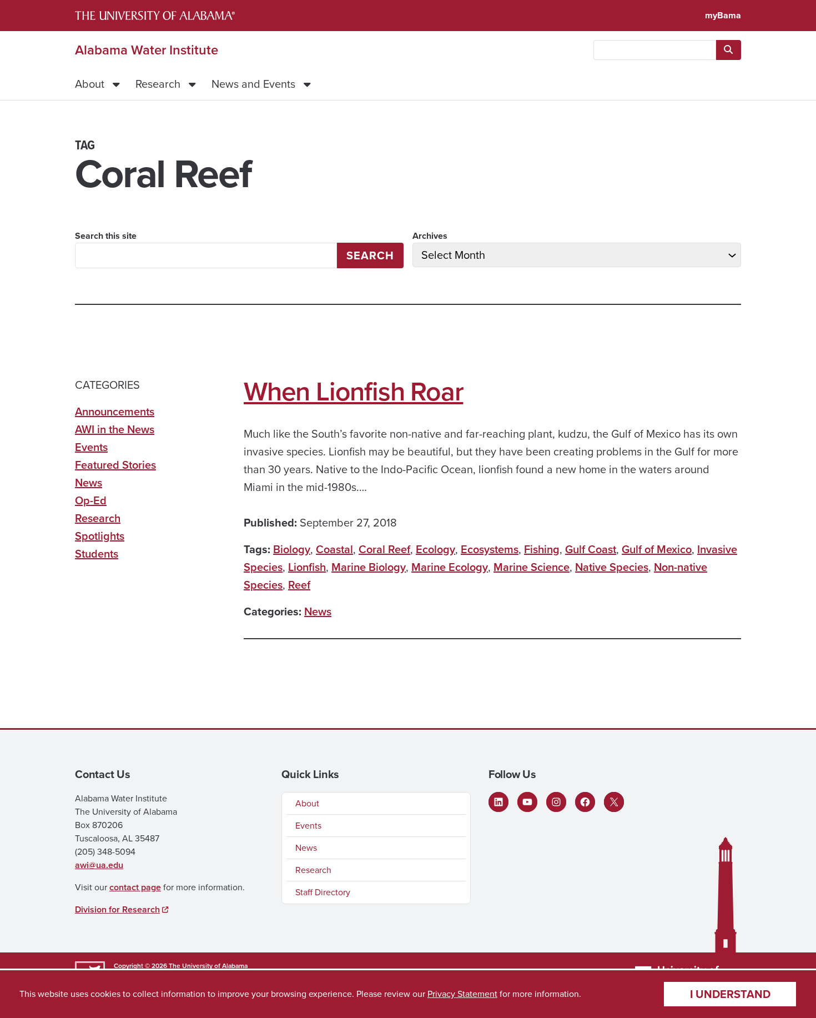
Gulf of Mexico (657, 549)
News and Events (253, 84)
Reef (299, 584)
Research (157, 84)
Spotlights (99, 536)
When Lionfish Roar (353, 391)
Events (91, 447)
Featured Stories (115, 465)
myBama (723, 15)
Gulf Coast (590, 549)
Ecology (435, 549)
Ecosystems (489, 549)
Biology (291, 549)
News (317, 611)
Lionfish (307, 567)
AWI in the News (114, 429)
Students (96, 553)
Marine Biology (368, 567)
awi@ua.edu (99, 865)
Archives (429, 235)
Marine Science (531, 567)
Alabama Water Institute (146, 50)
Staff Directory (322, 892)
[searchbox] (654, 50)
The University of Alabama (208, 966)
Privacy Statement (462, 993)
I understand (730, 994)
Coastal (334, 549)
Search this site (106, 235)
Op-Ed (91, 500)
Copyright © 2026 (140, 966)
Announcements (114, 411)
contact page (135, 887)
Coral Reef (384, 549)
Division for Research (117, 909)
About (89, 84)
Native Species (611, 567)
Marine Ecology (449, 567)
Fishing (542, 549)
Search (370, 255)
